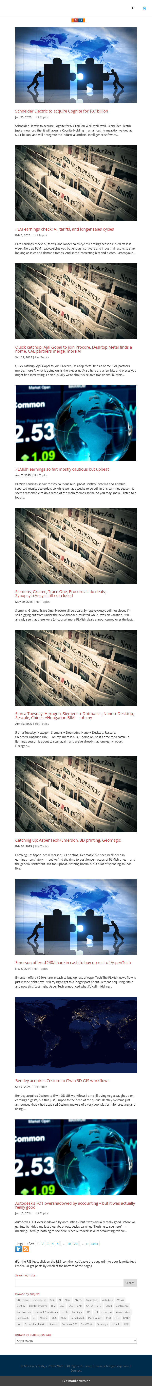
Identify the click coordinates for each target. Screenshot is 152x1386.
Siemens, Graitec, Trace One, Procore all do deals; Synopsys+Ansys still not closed (60, 593)
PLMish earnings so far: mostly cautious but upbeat (62, 469)
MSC (54, 1318)
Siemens (53, 1324)
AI (60, 1300)
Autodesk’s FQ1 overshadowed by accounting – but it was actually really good (75, 1205)
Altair (68, 1300)
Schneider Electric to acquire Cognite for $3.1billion (61, 111)
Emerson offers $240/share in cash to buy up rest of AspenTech (73, 962)
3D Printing (23, 1300)
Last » (95, 1244)
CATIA (89, 1305)
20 (76, 1244)
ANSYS (78, 1300)
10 (69, 1244)
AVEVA (120, 1300)
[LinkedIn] (18, 1251)
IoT (34, 1318)
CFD (99, 1305)
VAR (126, 1324)
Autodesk (107, 1300)
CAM (79, 1305)
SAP (19, 1324)
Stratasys (102, 1324)
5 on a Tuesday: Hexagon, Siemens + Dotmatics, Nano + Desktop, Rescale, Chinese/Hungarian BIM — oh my (74, 715)
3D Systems (39, 1300)
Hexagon (107, 1312)
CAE (70, 1305)
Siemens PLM (69, 1324)
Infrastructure (123, 1312)
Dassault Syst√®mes (46, 1312)
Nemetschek (77, 1318)
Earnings (77, 1312)
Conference (122, 1305)
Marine (44, 1318)
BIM (53, 1305)
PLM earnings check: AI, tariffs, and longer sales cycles (64, 229)
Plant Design (95, 1318)
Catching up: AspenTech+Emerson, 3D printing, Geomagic (68, 840)
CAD (62, 1305)
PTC (117, 1318)
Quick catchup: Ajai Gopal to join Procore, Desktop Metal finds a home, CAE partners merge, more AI (73, 349)
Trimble (116, 1324)
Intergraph (22, 1318)
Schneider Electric (35, 1324)
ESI (96, 1312)
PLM (108, 1318)
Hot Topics (41, 117)
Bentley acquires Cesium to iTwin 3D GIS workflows (62, 1080)
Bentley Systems (38, 1305)
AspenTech (92, 1300)
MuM (63, 1318)
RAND (126, 1318)
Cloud (108, 1305)
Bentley (21, 1305)
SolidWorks (87, 1324)
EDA (88, 1312)
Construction (24, 1312)
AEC (52, 1300)
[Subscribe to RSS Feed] (26, 1251)
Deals (65, 1312)
